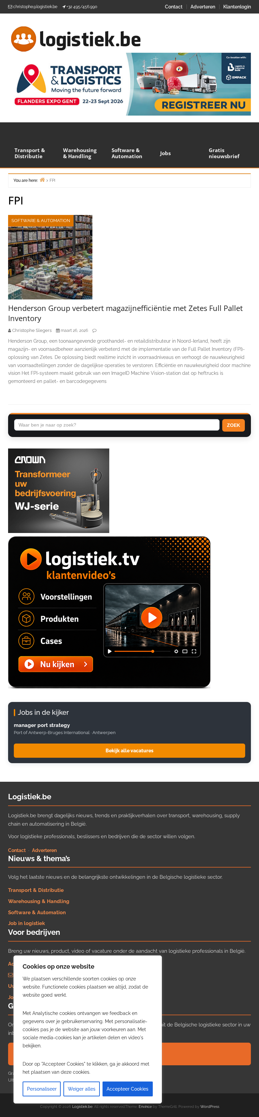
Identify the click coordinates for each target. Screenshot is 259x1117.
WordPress (209, 1106)
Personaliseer (42, 1089)
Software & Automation (127, 153)
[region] (87, 1029)
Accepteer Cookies (127, 1089)
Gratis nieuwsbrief (224, 153)
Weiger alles (81, 1089)
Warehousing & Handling (79, 153)
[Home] (42, 180)
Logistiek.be (82, 1106)
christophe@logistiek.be (35, 6)
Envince (145, 1106)
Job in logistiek (26, 923)
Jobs (165, 153)
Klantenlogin (237, 6)
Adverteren (203, 6)
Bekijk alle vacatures (129, 750)
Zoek (233, 425)
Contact (173, 6)
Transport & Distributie (30, 153)
